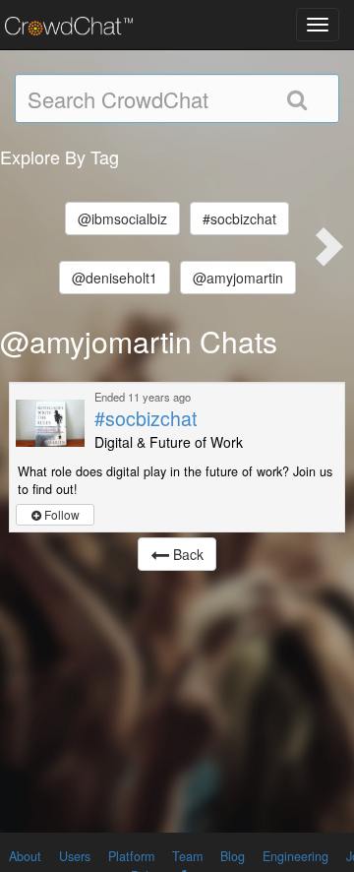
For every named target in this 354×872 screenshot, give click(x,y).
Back (186, 554)
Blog (232, 856)
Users (74, 856)
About (25, 856)
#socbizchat (239, 218)
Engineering (295, 856)
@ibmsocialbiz (122, 218)
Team (187, 856)
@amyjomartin (238, 277)
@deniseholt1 (114, 277)
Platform (131, 856)
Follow (60, 514)
